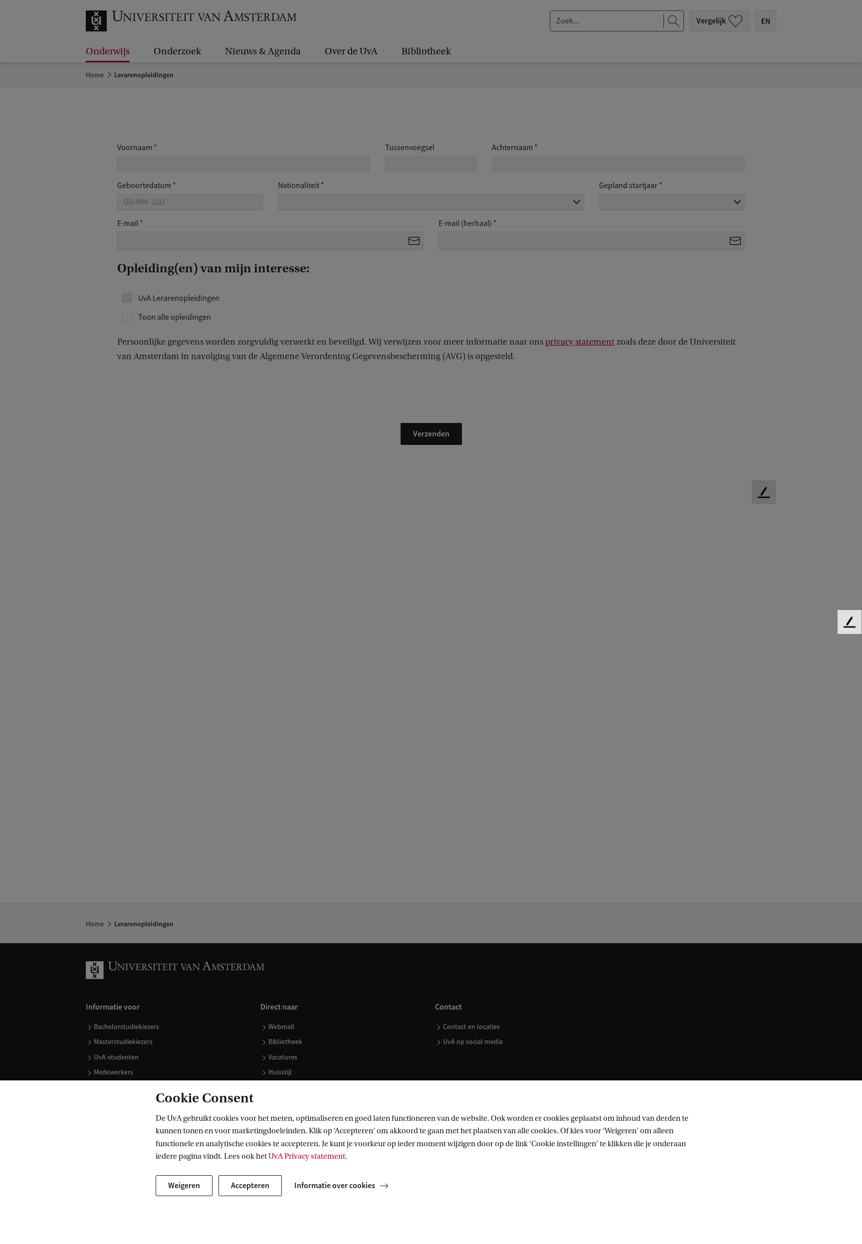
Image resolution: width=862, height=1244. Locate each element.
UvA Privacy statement (306, 1156)
